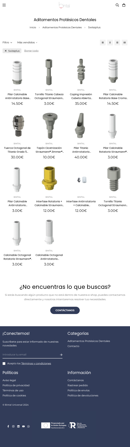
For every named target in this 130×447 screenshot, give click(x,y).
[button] (123, 5)
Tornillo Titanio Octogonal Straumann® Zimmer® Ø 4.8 (112, 203)
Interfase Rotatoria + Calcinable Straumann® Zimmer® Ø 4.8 (49, 203)
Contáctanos (65, 310)
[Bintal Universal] (65, 5)
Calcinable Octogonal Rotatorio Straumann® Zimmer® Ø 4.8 (17, 257)
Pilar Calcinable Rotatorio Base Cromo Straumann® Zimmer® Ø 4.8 (113, 96)
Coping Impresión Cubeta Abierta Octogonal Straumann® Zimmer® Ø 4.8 (81, 96)
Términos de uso (13, 390)
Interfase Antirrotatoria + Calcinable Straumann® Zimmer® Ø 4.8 (81, 203)
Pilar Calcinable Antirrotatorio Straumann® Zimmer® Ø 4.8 (17, 203)
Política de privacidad (16, 385)
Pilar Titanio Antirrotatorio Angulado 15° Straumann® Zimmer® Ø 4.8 (81, 150)
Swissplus (14, 51)
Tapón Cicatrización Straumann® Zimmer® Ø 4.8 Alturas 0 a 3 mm (49, 150)
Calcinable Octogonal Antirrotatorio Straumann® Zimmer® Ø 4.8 (49, 257)
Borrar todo (31, 50)
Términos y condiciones (36, 363)
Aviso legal (9, 380)
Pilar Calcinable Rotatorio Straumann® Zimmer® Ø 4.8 (113, 150)
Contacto (73, 346)
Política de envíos (79, 390)
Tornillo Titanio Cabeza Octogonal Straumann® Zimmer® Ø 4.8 (49, 96)
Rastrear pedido (78, 385)
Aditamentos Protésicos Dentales (62, 27)
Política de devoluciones (83, 395)
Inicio (33, 27)
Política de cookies (14, 395)
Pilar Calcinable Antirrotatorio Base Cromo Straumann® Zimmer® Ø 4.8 (17, 96)
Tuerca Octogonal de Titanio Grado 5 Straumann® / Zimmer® (17, 150)
